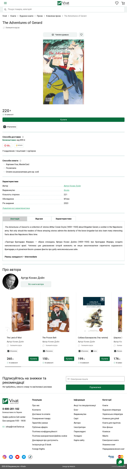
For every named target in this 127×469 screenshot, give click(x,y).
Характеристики (63, 219)
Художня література (111, 410)
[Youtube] (17, 457)
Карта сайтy (79, 440)
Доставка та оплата (41, 414)
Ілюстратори (79, 427)
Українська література (112, 414)
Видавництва (80, 414)
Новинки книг (108, 444)
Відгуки (39, 219)
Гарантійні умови (40, 423)
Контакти (36, 410)
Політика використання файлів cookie (49, 436)
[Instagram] (4, 457)
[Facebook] (11, 457)
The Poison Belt (49, 337)
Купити (63, 119)
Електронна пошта (79, 379)
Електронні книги (110, 440)
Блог (76, 410)
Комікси (106, 431)
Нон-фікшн (107, 427)
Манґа (105, 436)
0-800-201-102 (10, 408)
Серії (76, 418)
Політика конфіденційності (44, 431)
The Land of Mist (14, 337)
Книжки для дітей (110, 418)
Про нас (35, 405)
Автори (77, 423)
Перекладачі (80, 431)
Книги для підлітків (111, 423)
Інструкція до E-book (41, 444)
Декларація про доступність (45, 440)
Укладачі (78, 436)
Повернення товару (41, 418)
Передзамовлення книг (113, 449)
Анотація (14, 219)
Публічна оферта (40, 427)
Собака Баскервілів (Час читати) (93, 337)
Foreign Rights (38, 449)
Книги (105, 405)
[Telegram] (24, 457)
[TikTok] (30, 457)
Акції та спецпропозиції (85, 405)
